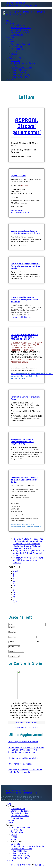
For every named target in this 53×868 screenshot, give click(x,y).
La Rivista (15, 60)
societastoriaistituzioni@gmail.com (21, 5)
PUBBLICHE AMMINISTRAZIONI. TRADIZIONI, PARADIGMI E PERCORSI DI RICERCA (24, 337)
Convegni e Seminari (20, 44)
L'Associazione (18, 25)
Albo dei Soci (17, 35)
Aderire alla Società (20, 32)
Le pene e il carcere (18, 176)
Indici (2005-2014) (20, 72)
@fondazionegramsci (17, 210)
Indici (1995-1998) (20, 77)
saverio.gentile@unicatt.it (22, 317)
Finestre (9, 39)
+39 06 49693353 (15, 3)
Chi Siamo (11, 23)
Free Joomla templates (20, 865)
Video (13, 56)
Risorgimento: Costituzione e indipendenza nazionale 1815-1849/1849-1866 (22, 441)
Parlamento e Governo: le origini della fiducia (25, 398)
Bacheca (10, 42)
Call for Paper (17, 46)
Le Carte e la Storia (15, 58)
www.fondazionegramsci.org (20, 212)
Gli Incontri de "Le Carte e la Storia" (27, 846)
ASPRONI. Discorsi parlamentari (26, 126)
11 (14, 597)
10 (14, 595)
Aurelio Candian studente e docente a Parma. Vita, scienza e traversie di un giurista (25, 266)
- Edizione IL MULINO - (26, 727)
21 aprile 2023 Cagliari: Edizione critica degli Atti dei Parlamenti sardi (28, 553)
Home (8, 20)
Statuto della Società (21, 27)
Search (11, 627)
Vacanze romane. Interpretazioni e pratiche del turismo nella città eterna (25, 232)
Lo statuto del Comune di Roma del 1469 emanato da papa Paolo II (28, 560)
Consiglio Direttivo (19, 30)
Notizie (14, 53)
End (15, 602)
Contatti (9, 79)
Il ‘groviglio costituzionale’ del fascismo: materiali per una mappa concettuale (24, 299)
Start (15, 571)
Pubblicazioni (17, 49)
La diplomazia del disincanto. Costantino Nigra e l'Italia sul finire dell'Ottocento (27, 546)
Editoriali (10, 37)
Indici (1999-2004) (20, 75)
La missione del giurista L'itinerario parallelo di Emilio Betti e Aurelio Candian (24, 480)
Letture (14, 51)
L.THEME (39, 865)
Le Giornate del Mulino (21, 68)
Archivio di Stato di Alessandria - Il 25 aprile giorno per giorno (28, 540)
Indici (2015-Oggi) (19, 70)
